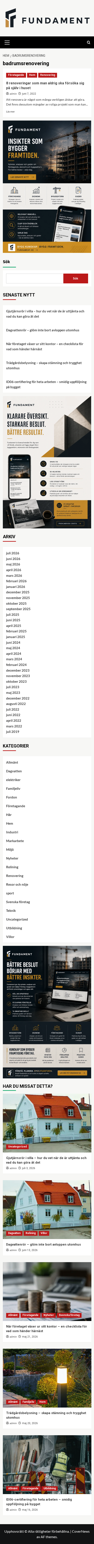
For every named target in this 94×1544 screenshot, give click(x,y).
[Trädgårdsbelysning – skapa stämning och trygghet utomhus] (47, 1378)
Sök (6, 262)
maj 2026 (13, 564)
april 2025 (13, 626)
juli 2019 (12, 732)
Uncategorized (17, 919)
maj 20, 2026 (30, 1423)
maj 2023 (13, 693)
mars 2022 (14, 726)
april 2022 (13, 720)
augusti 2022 (16, 704)
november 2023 (18, 676)
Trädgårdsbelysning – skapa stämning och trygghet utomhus (44, 365)
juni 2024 (13, 642)
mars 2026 (14, 575)
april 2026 (13, 570)
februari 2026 (16, 581)
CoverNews (81, 1531)
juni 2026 (13, 559)
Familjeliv (13, 788)
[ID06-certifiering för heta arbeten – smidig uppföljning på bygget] (47, 1464)
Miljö (10, 849)
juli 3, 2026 (28, 1168)
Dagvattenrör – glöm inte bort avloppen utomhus (42, 330)
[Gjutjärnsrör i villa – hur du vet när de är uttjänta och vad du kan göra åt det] (47, 1123)
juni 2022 (13, 715)
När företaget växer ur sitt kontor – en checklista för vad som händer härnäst (44, 346)
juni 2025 (13, 620)
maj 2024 (13, 648)
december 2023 (18, 670)
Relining (12, 867)
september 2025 (18, 609)
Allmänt (12, 762)
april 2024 (13, 653)
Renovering (47, 75)
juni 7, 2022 (29, 93)
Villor (10, 937)
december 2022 (18, 698)
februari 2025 (16, 631)
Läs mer (10, 111)
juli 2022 (12, 709)
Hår (9, 815)
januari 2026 (15, 587)
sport (10, 893)
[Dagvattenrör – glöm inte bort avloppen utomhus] (47, 1209)
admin (13, 94)
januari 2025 (15, 637)
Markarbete (15, 841)
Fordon (11, 797)
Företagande (16, 75)
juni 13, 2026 (30, 1250)
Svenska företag (18, 902)
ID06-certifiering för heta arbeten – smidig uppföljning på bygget (46, 384)
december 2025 (18, 592)
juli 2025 (12, 614)
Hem (32, 75)
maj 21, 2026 (30, 1336)
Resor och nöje (17, 884)
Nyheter (12, 858)
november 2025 (18, 598)
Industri (12, 832)
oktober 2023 (16, 681)
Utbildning (14, 928)
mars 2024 (14, 659)
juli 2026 (12, 553)
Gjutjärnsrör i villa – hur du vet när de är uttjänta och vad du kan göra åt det (45, 313)
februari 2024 (16, 665)
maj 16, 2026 (30, 1509)
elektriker (13, 780)
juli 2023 (12, 687)
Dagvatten (14, 771)
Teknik (11, 910)
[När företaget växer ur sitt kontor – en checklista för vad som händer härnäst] (47, 1291)
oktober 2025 (16, 603)
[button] (7, 41)
